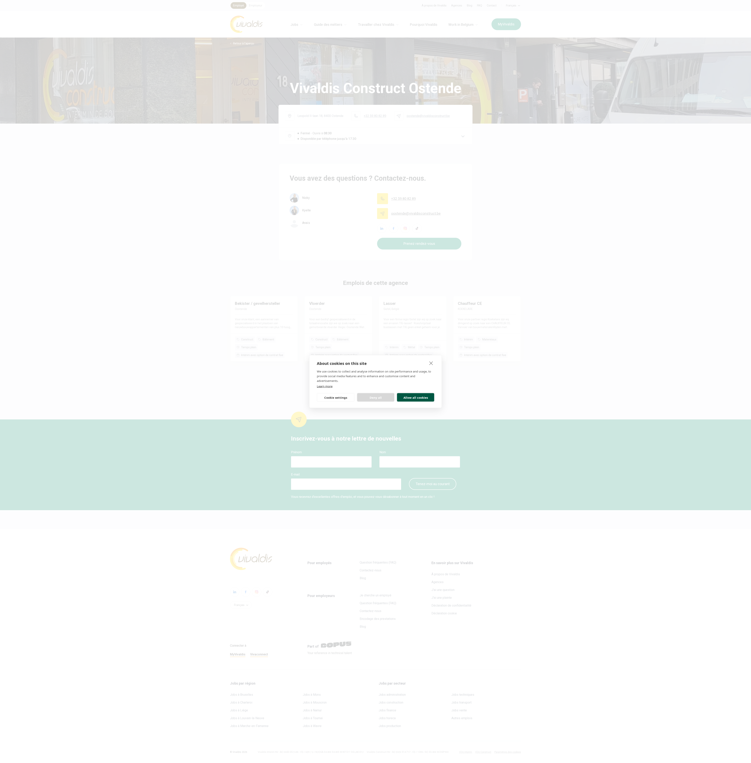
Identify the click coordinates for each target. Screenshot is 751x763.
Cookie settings (335, 397)
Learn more (324, 386)
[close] (431, 363)
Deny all (376, 397)
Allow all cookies (415, 397)
